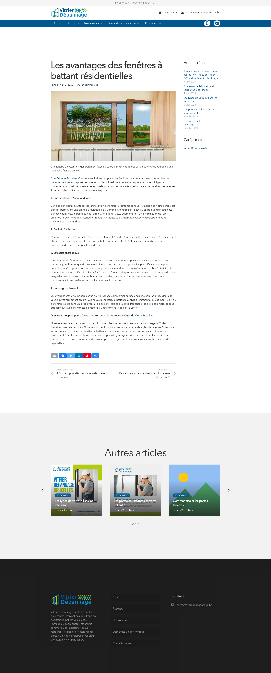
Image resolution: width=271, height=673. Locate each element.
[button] (132, 523)
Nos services (120, 620)
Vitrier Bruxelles (144, 315)
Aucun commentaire (87, 85)
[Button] (207, 23)
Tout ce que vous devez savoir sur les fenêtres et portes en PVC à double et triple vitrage (201, 75)
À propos (118, 609)
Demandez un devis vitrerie (128, 632)
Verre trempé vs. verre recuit (191, 505)
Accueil (117, 597)
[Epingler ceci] (87, 355)
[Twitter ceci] (71, 355)
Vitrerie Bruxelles (67, 178)
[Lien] (69, 13)
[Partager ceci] (63, 355)
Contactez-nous (122, 643)
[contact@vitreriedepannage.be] (174, 605)
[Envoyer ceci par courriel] (54, 355)
